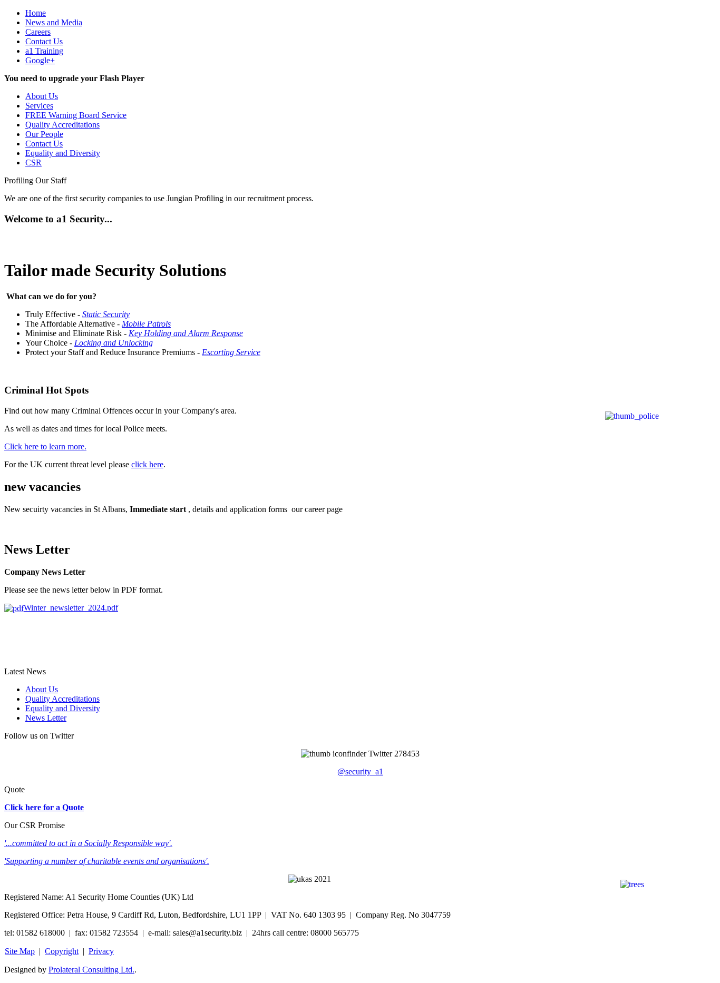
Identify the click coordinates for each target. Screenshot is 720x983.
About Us (41, 689)
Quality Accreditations (62, 698)
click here (147, 464)
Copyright (62, 951)
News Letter (45, 717)
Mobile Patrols (146, 323)
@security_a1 (360, 771)
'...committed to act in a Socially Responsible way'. (88, 843)
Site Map (20, 951)
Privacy (101, 951)
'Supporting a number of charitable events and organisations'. (106, 861)
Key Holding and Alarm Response (186, 333)
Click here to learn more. (45, 446)
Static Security (106, 314)
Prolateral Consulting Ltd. (91, 969)
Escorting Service (231, 352)
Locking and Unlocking (113, 342)
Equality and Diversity (62, 708)
